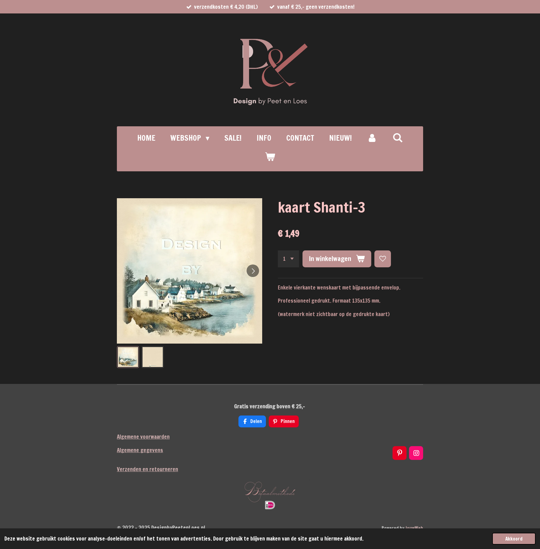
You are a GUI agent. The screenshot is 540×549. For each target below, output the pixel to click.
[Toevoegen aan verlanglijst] (382, 258)
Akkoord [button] (513, 538)
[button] (128, 357)
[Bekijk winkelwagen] (270, 156)
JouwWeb (414, 528)
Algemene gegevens (140, 450)
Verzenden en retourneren (147, 469)
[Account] (372, 138)
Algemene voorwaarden (143, 437)
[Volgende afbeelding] (253, 270)
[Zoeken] (398, 137)
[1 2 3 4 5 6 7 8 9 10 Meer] (288, 258)
